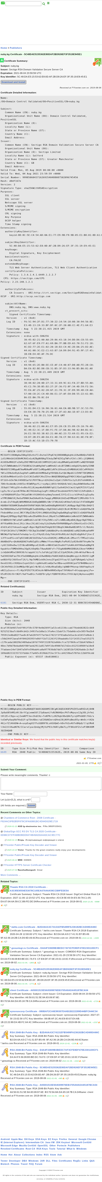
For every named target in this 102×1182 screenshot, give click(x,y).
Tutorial (61, 1149)
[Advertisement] (51, 26)
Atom (53, 1155)
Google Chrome (87, 1139)
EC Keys (53, 1139)
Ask (59, 1155)
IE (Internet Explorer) (12, 1142)
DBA (24, 1161)
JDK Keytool (63, 1142)
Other (53, 1145)
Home (4, 48)
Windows (81, 1149)
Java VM (50, 1142)
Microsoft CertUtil (81, 1142)
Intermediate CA (35, 1142)
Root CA (30, 1149)
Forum (38, 1164)
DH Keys (29, 1139)
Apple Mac (17, 1139)
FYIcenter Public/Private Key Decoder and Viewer (30, 845)
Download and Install (13, 82)
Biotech (5, 1164)
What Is (71, 1149)
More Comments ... (11, 875)
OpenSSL (43, 1145)
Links (85, 1161)
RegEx (77, 1161)
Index (39, 1155)
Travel (24, 1164)
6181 (6, 602)
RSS (46, 1155)
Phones (15, 1164)
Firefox (63, 1139)
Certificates (65, 1161)
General (72, 1139)
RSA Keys (42, 1149)
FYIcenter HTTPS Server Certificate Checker (27, 865)
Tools (52, 1149)
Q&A (92, 1161)
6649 (6, 752)
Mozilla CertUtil (27, 1145)
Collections (28, 1155)
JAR (42, 1161)
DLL (48, 1161)
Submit (31, 805)
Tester (4, 1161)
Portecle (62, 1145)
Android (5, 1139)
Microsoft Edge (9, 1145)
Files (55, 1161)
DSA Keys (41, 1139)
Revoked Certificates (12, 1149)
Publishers (16, 48)
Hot (10, 1155)
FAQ (31, 1164)
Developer (15, 1161)
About (17, 1155)
